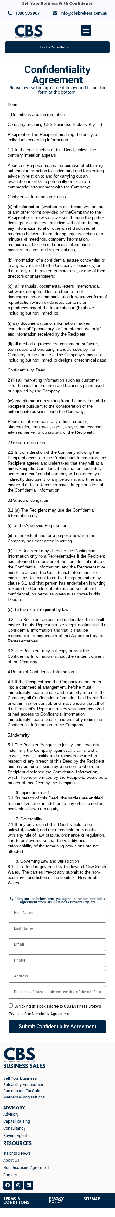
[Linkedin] (28, 1185)
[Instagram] (18, 1185)
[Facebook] (7, 1185)
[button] (86, 30)
